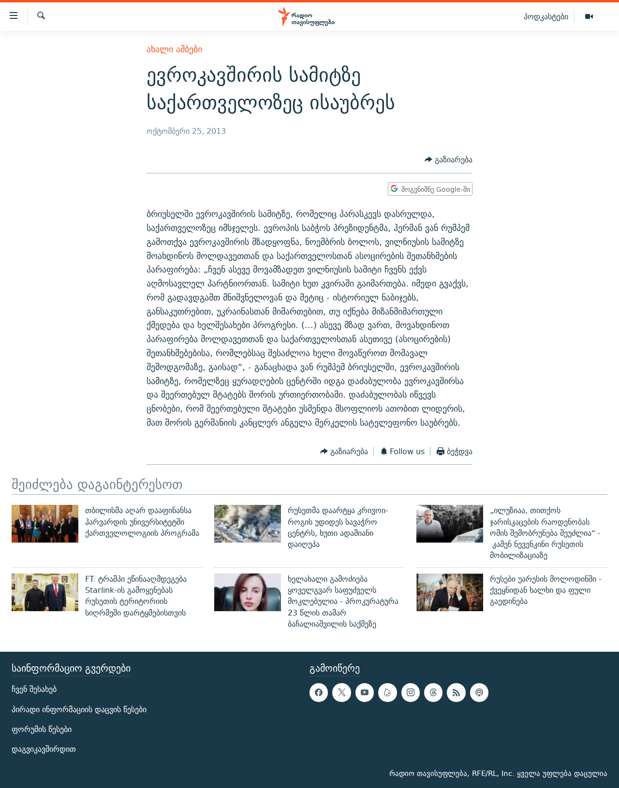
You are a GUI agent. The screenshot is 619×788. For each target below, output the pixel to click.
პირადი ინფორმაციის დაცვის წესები (79, 709)
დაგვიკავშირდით (44, 749)
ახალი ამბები (174, 49)
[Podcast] (479, 693)
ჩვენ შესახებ (34, 690)
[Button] (448, 160)
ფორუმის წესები (42, 729)
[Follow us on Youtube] (364, 693)
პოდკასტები (546, 16)
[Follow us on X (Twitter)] (341, 693)
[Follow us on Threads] (433, 693)
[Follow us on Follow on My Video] (387, 693)
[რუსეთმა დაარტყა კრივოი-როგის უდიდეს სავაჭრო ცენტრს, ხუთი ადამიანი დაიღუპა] (247, 524)
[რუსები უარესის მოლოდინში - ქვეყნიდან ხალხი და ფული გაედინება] (449, 592)
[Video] (589, 17)
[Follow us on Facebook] (319, 693)
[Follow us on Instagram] (410, 693)
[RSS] (456, 693)
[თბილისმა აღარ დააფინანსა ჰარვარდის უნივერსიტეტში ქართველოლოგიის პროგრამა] (45, 524)
